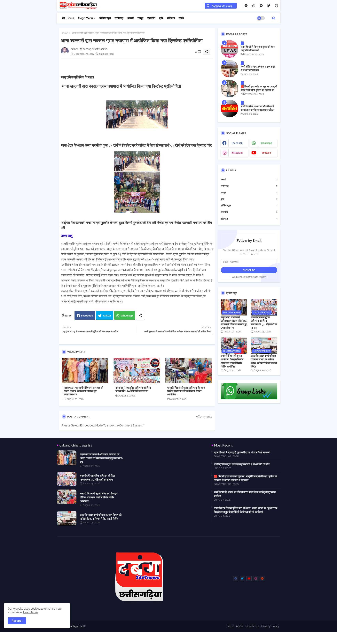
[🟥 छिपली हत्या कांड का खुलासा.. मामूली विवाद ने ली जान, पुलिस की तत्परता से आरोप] (229, 88)
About (240, 626)
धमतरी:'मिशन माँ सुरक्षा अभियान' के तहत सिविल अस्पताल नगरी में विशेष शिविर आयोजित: (186, 391)
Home (70, 18)
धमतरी (130, 18)
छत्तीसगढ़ (119, 18)
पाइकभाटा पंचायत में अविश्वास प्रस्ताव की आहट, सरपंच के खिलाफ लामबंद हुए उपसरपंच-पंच (83, 391)
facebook (237, 143)
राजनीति (151, 18)
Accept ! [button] (17, 620)
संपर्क (181, 18)
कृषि (161, 18)
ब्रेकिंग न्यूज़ (105, 18)
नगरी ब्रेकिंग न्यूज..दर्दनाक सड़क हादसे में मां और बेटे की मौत (258, 68)
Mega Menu (85, 18)
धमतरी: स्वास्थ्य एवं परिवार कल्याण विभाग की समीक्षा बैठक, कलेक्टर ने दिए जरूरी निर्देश (264, 361)
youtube (266, 152)
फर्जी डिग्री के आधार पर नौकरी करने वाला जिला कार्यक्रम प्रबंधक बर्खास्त (257, 108)
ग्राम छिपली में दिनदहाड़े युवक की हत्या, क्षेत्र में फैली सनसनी (258, 48)
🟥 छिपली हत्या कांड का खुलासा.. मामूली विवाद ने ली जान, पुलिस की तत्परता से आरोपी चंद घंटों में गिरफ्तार (259, 90)
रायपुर (140, 18)
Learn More (30, 612)
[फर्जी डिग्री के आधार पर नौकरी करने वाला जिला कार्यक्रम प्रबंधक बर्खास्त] (229, 108)
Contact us (252, 626)
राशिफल (171, 18)
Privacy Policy (270, 626)
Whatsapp (127, 315)
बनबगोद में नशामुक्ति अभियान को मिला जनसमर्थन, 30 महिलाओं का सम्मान (133, 389)
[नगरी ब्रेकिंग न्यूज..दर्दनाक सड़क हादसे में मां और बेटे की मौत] (229, 68)
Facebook (87, 315)
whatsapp (266, 143)
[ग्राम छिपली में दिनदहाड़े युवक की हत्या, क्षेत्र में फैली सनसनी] (229, 49)
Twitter (107, 315)
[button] (274, 18)
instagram (237, 152)
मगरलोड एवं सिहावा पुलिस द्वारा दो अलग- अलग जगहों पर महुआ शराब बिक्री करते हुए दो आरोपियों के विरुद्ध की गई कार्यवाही (245, 509)
